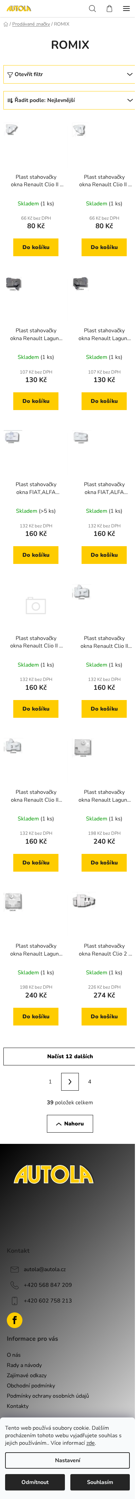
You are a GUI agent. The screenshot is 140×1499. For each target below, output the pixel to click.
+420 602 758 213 (48, 1301)
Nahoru (74, 1123)
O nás (14, 1355)
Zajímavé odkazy (27, 1375)
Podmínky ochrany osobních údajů (48, 1396)
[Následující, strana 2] (70, 1082)
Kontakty (18, 1406)
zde (90, 1443)
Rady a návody (24, 1365)
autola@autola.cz (45, 1269)
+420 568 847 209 (48, 1285)
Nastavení (67, 1460)
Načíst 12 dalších (70, 1056)
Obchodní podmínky (31, 1385)
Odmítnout (35, 1482)
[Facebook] (14, 1320)
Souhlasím (100, 1482)
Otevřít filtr (29, 74)
